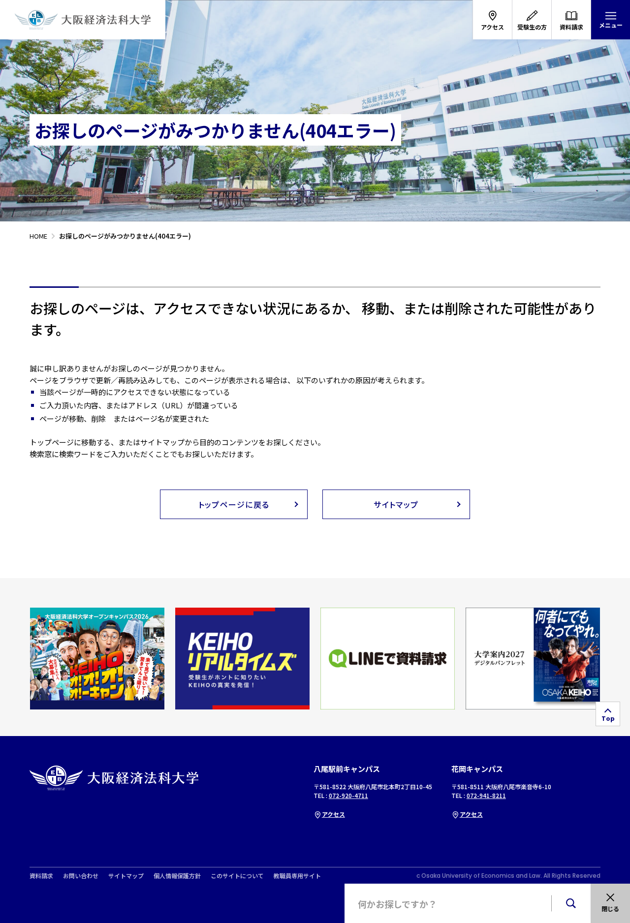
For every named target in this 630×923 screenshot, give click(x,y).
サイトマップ (126, 876)
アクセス (333, 814)
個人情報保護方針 (177, 876)
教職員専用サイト (297, 876)
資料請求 (41, 876)
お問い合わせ (80, 876)
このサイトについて (237, 876)
